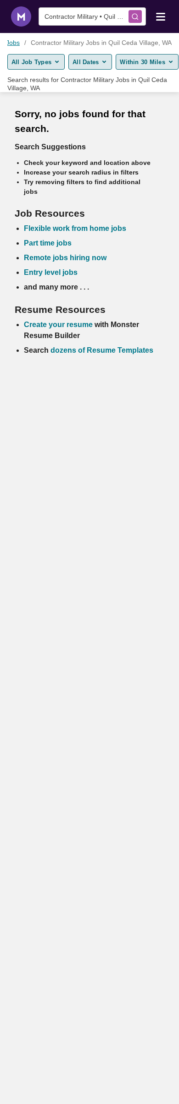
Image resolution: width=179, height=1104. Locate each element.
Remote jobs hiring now (65, 258)
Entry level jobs (51, 272)
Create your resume (59, 324)
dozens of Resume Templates (101, 350)
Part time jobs (48, 243)
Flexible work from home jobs (75, 228)
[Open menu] (160, 16)
